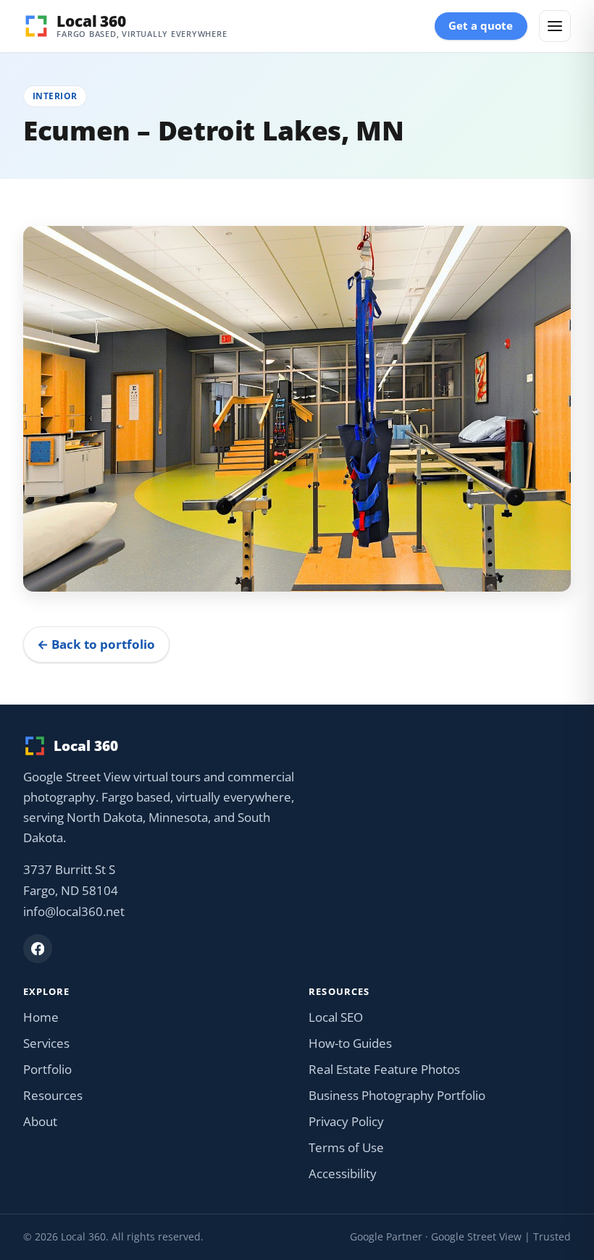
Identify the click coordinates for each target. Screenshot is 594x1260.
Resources (53, 1095)
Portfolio (47, 1069)
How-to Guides (350, 1043)
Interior (55, 95)
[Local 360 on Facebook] (37, 948)
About (40, 1121)
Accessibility (343, 1173)
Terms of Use (346, 1147)
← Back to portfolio (96, 644)
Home (41, 1017)
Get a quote (480, 25)
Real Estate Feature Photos (384, 1069)
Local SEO (336, 1017)
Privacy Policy (346, 1121)
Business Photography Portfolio (397, 1095)
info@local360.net (74, 911)
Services (46, 1043)
